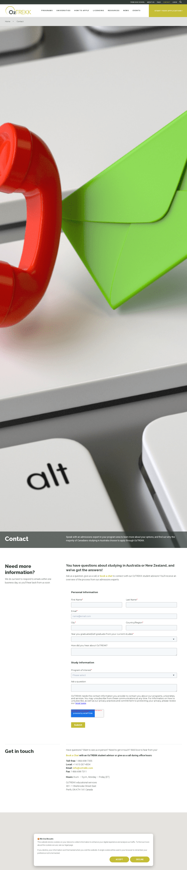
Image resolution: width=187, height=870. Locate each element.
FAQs (159, 2)
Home (7, 21)
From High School (137, 2)
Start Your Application (168, 11)
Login (175, 2)
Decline (139, 859)
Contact (166, 2)
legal (67, 845)
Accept (119, 859)
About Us (150, 2)
